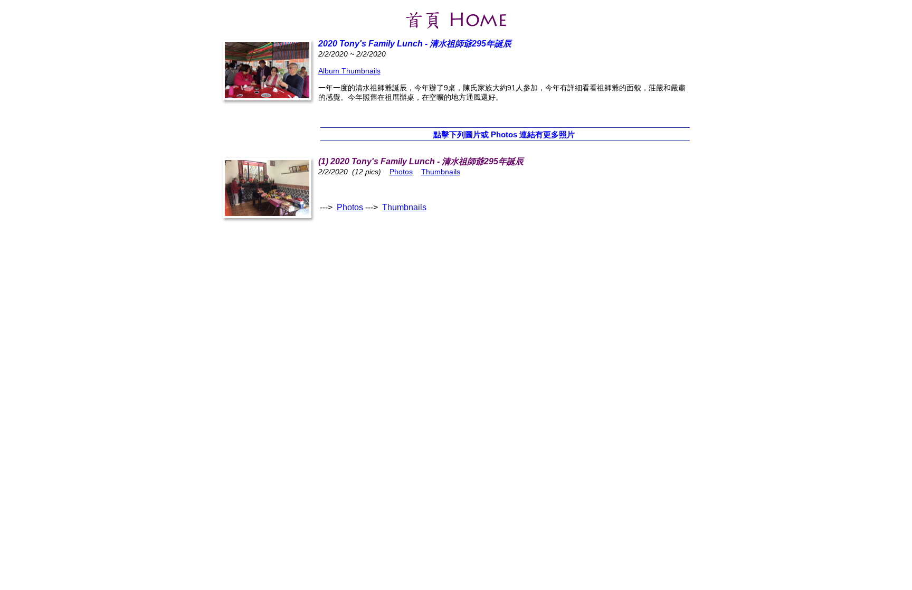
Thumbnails (440, 171)
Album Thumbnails (349, 71)
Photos (401, 171)
